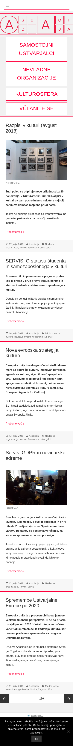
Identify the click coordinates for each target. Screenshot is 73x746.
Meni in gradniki (22, 3)
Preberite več (14, 231)
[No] (68, 731)
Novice (23, 247)
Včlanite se (36, 108)
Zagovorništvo (45, 689)
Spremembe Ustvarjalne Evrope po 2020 (31, 602)
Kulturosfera (36, 94)
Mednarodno (52, 686)
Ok (36, 739)
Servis (49, 336)
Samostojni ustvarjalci (36, 49)
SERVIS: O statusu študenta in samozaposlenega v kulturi (36, 263)
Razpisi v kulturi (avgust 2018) (31, 128)
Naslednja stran (68, 698)
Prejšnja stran (4, 698)
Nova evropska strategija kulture (32, 352)
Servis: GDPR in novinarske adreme (35, 455)
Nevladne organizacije (36, 74)
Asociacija (34, 244)
